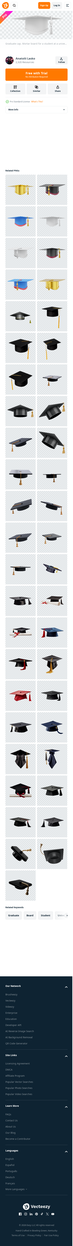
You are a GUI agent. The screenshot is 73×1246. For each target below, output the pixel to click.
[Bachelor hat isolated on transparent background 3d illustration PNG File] (20, 442)
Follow (61, 62)
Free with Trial (36, 74)
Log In (57, 5)
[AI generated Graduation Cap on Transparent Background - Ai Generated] (20, 1011)
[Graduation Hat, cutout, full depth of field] (20, 473)
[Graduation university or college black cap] (20, 631)
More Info (13, 108)
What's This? (37, 101)
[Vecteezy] (5, 5)
